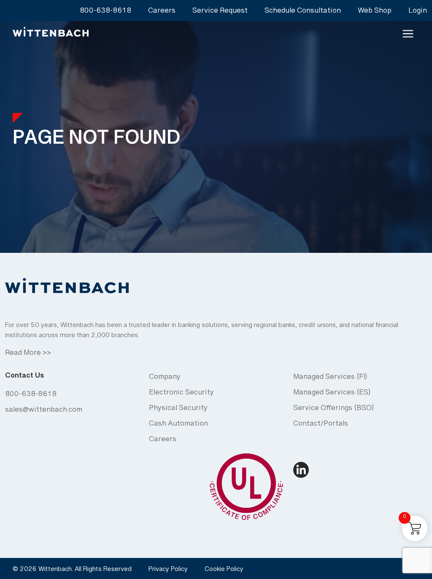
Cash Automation (178, 425)
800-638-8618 (105, 12)
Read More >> (28, 354)
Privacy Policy (168, 571)
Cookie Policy (224, 571)
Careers (162, 12)
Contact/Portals (320, 425)
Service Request (220, 12)
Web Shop (375, 12)
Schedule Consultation (303, 12)
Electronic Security (181, 394)
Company (165, 378)
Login (417, 12)
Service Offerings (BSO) (333, 409)
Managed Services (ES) (331, 394)
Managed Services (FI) (330, 378)
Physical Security (178, 409)
